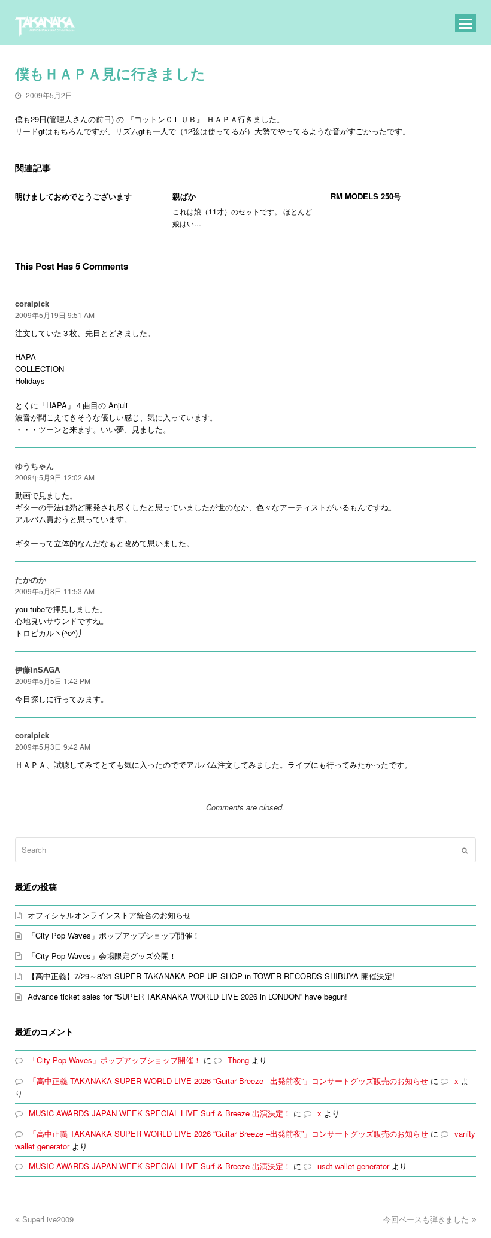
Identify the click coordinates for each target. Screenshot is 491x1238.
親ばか (184, 196)
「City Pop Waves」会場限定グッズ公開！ (102, 955)
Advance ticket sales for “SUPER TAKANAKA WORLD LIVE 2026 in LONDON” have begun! (187, 996)
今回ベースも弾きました (426, 1219)
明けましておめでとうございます (73, 196)
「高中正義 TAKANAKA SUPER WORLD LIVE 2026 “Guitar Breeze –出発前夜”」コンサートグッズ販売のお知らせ (228, 1080)
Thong (238, 1060)
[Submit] (465, 850)
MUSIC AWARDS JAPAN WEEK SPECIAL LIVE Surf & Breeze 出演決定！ (160, 1113)
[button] (465, 23)
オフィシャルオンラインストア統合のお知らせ (109, 915)
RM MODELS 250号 (366, 196)
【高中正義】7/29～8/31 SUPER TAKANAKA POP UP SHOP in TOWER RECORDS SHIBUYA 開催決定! (211, 976)
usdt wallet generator (353, 1166)
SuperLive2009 (48, 1219)
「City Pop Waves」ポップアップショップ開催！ (114, 935)
